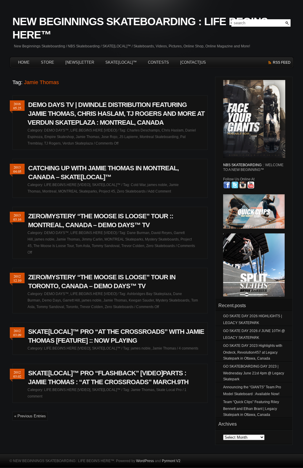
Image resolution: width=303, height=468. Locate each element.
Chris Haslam (172, 130)
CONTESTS (158, 62)
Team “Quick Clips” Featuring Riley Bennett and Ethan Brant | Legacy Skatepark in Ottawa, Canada (251, 408)
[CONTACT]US (193, 62)
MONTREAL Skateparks (77, 191)
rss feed (282, 62)
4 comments (188, 348)
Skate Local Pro (169, 390)
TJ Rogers (52, 143)
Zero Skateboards (131, 191)
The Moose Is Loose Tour (53, 246)
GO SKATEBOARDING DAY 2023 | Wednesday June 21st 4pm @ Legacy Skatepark (253, 372)
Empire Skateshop (59, 137)
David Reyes (161, 233)
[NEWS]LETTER (79, 62)
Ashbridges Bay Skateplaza (149, 294)
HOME (24, 62)
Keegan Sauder (141, 300)
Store (47, 62)
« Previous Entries (30, 416)
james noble (157, 185)
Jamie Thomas (87, 137)
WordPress (145, 461)
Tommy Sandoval (106, 246)
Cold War (138, 185)
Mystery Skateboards (162, 239)
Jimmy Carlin (92, 239)
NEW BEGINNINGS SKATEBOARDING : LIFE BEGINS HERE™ (140, 28)
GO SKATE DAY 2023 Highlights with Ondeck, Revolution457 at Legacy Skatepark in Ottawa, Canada (252, 352)
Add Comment (159, 191)
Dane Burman (138, 233)
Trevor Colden (132, 246)
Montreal (49, 191)
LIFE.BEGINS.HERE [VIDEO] (93, 130)
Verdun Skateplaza (77, 143)
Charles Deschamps (143, 130)
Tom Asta (82, 246)
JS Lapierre (128, 137)
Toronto (72, 307)
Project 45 (107, 191)
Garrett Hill (71, 300)
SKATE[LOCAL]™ (121, 62)
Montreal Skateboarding (159, 137)
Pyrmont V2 (171, 461)
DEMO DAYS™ (56, 130)
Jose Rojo (109, 137)
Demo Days (51, 300)
